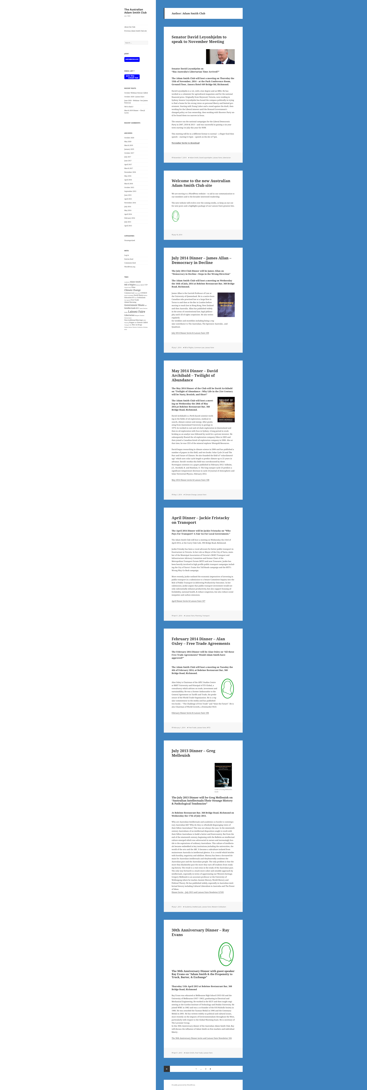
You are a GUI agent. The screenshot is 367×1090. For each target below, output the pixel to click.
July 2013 (127, 222)
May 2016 (127, 176)
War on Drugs (137, 325)
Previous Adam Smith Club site (135, 31)
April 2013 (128, 226)
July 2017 (127, 157)
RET (136, 322)
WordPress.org (129, 267)
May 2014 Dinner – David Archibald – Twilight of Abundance (195, 375)
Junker (126, 312)
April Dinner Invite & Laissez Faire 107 (188, 601)
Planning (126, 322)
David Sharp (138, 295)
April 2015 (128, 199)
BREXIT (142, 285)
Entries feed (128, 259)
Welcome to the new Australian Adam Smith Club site (201, 183)
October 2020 (129, 138)
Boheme (138, 285)
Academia (126, 282)
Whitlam (145, 327)
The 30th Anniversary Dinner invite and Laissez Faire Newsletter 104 (202, 1038)
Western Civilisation (138, 327)
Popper (132, 322)
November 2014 (130, 203)
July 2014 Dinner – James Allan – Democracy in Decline (201, 260)
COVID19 (143, 293)
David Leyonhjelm (128, 295)
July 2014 (127, 207)
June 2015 (128, 195)
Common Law (129, 293)
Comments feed (130, 263)
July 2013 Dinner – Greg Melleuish (193, 753)
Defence (145, 295)
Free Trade (135, 300)
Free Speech (127, 300)
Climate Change (132, 290)
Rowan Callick (142, 322)
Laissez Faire (136, 311)
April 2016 (128, 180)
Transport (126, 325)
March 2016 (128, 184)
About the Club (129, 27)
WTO (125, 329)
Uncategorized (129, 240)
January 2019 (129, 149)
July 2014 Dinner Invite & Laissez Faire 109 (190, 333)
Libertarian (129, 315)
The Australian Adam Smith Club (135, 11)
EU (133, 297)
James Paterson (143, 308)
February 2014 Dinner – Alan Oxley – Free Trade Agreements (201, 641)
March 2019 (128, 145)
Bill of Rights (130, 284)
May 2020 (127, 141)
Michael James (128, 318)
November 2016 (130, 172)
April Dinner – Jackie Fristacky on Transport (200, 520)
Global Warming (130, 302)
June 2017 (128, 161)
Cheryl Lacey (127, 287)
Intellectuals (130, 308)
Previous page (167, 1069)
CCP (146, 285)
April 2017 (128, 164)
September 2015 (130, 191)
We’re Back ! (128, 107)
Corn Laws (137, 293)
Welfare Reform (128, 327)
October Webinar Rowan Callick (136, 93)
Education (128, 297)
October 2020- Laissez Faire (134, 97)
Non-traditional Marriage (133, 320)
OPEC (144, 320)
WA (131, 325)
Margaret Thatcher (139, 315)
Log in (126, 255)
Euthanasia (141, 297)
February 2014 (129, 218)
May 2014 (127, 210)
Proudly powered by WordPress (183, 1085)
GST (146, 305)
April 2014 (128, 214)
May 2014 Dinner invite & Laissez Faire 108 (190, 480)
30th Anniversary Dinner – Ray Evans (200, 932)
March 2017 (128, 168)
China (133, 287)
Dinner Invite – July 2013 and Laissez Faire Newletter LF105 (198, 892)
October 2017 (129, 153)
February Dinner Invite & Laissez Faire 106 (190, 713)
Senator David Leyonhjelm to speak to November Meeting (199, 39)
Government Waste (134, 305)
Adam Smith (135, 281)
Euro (135, 297)
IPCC (137, 308)
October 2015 (129, 187)
